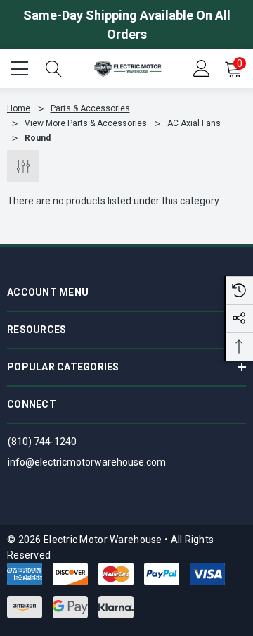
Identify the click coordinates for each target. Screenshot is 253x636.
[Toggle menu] (21, 66)
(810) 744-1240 (42, 441)
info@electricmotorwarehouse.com (87, 462)
